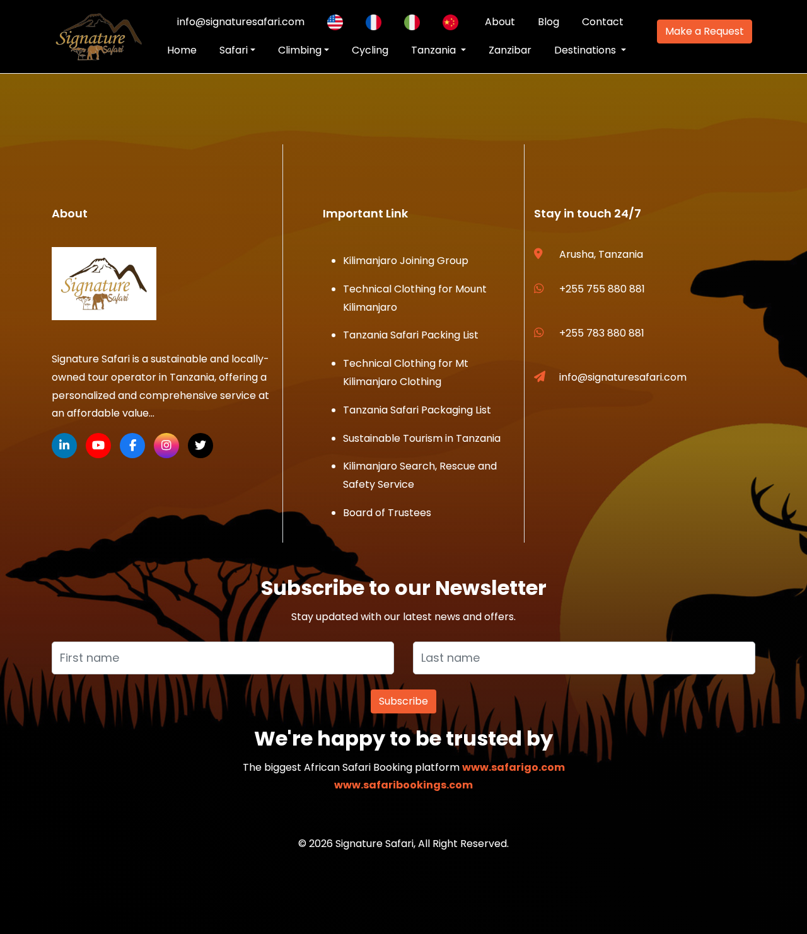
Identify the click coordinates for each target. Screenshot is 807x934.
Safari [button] (233, 50)
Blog (548, 21)
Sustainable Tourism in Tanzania (422, 438)
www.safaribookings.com (403, 785)
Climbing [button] (300, 50)
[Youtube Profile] (98, 445)
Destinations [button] (586, 50)
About (500, 21)
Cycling (370, 50)
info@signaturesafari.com (241, 21)
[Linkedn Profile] (64, 445)
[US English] (335, 22)
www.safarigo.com (513, 767)
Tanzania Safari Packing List (411, 335)
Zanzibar (510, 50)
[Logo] (104, 283)
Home (182, 50)
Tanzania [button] (434, 50)
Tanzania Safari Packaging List (417, 410)
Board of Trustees (387, 512)
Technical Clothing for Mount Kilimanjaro (415, 298)
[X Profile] (200, 445)
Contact (603, 21)
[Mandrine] (450, 22)
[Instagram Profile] (166, 445)
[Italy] (412, 22)
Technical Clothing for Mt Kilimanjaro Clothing (405, 372)
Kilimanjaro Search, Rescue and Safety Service (420, 475)
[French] (373, 22)
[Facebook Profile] (132, 445)
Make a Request (704, 31)
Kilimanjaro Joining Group (405, 260)
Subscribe (403, 701)
